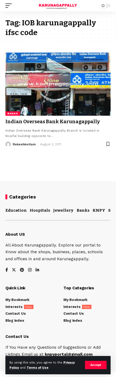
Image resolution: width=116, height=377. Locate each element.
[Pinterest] (22, 270)
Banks (12, 113)
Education (16, 210)
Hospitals (40, 210)
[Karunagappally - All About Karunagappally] (58, 5)
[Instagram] (30, 270)
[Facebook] (6, 270)
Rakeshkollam (24, 144)
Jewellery (63, 210)
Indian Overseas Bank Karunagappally (52, 122)
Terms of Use (37, 367)
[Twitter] (14, 270)
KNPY (99, 210)
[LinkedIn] (37, 270)
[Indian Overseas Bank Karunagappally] (58, 84)
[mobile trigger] (10, 6)
